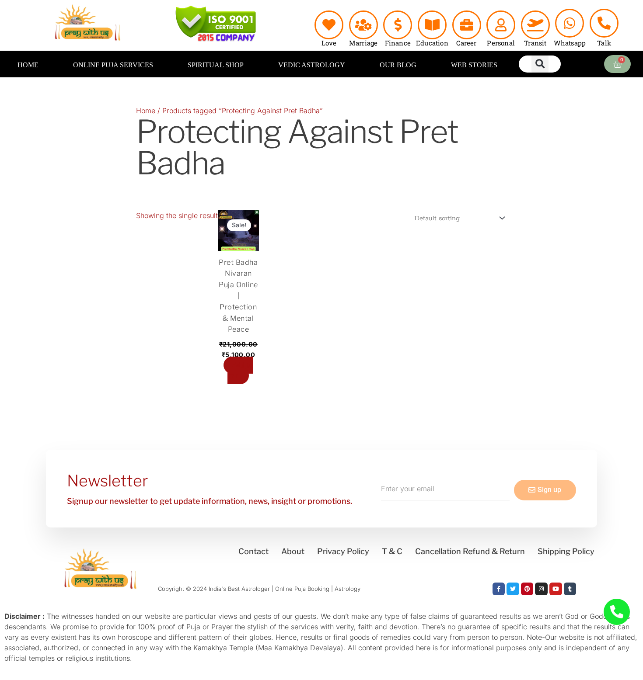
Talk (604, 42)
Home (145, 110)
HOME (27, 65)
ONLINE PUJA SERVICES (113, 65)
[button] (540, 64)
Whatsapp (570, 42)
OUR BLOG (398, 65)
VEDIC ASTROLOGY (311, 65)
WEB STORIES (474, 65)
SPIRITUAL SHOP (216, 65)
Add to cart (240, 370)
